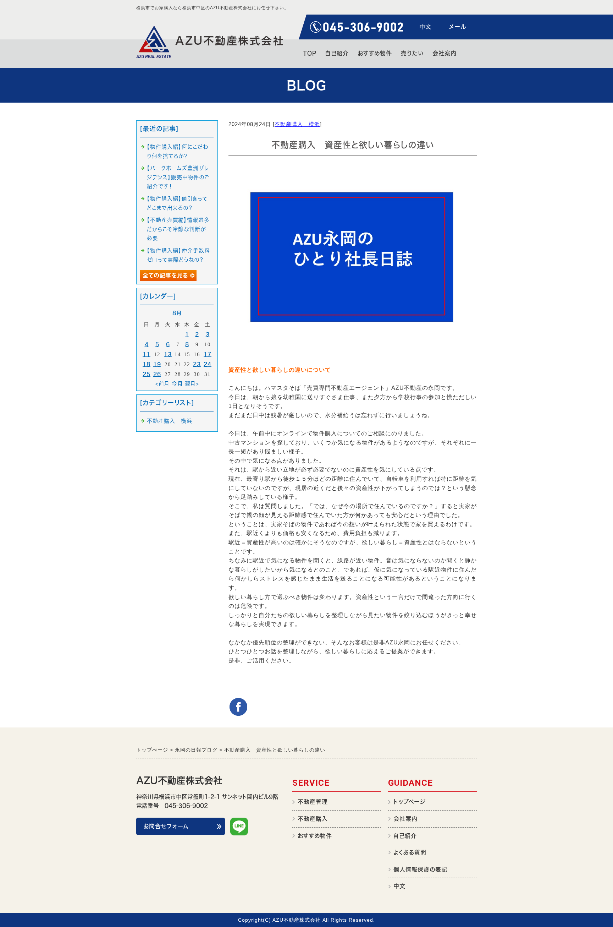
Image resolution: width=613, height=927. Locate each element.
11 (146, 354)
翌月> (192, 383)
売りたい (412, 53)
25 (146, 374)
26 (157, 374)
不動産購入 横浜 (297, 124)
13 (168, 354)
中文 (425, 26)
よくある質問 (409, 852)
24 (207, 364)
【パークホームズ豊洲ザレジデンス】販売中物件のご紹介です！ (178, 177)
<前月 (162, 383)
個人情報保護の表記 (420, 869)
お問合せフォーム (166, 826)
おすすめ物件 (375, 53)
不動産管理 (313, 802)
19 (157, 364)
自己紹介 (337, 53)
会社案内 (444, 53)
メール (457, 26)
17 (207, 354)
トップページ (409, 802)
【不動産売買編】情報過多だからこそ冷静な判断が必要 (178, 229)
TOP (309, 53)
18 (146, 364)
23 (197, 364)
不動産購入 (313, 819)
